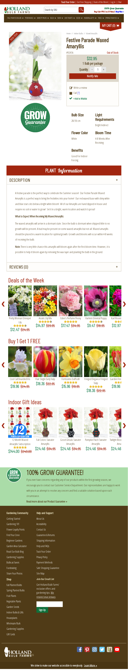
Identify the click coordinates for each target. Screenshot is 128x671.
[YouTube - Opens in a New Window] (117, 649)
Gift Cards (10, 634)
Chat (119, 2)
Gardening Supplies (15, 557)
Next (125, 304)
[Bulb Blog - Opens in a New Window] (109, 649)
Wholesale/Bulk (13, 623)
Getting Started (13, 518)
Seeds (78, 18)
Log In (113, 2)
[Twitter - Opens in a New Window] (102, 649)
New (59, 18)
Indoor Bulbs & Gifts (14, 612)
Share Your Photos (14, 573)
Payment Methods (44, 562)
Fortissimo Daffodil (71, 379)
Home (68, 33)
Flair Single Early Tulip (45, 379)
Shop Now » (120, 12)
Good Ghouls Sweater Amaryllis (70, 442)
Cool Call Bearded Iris (20, 379)
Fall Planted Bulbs (14, 18)
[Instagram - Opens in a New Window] (94, 649)
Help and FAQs (42, 546)
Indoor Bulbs (78, 33)
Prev (4, 304)
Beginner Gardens (14, 540)
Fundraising (11, 568)
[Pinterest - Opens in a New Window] (87, 649)
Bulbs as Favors (12, 562)
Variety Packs (42, 18)
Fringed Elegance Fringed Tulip (96, 381)
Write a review (80, 88)
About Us (40, 518)
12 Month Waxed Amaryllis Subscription (20, 442)
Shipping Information (45, 540)
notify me (92, 76)
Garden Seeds (12, 607)
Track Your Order (68, 2)
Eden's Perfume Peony (70, 318)
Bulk (52, 18)
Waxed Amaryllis (91, 33)
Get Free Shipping (84, 2)
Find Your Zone (13, 535)
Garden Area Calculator (16, 546)
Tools (100, 18)
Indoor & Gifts (89, 18)
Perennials (29, 18)
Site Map (40, 573)
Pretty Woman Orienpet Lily (20, 320)
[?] (78, 93)
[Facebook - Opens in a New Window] (79, 649)
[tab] (64, 180)
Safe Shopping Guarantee (47, 568)
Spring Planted (111, 18)
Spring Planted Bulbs (15, 590)
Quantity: (83, 69)
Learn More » (90, 665)
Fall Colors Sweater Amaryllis (45, 442)
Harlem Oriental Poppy (96, 318)
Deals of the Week (101, 2)
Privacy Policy (41, 557)
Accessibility (41, 524)
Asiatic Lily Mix (45, 318)
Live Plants (68, 18)
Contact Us (41, 529)
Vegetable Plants (13, 601)
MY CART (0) (109, 25)
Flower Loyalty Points (15, 529)
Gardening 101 (12, 524)
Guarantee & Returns (45, 535)
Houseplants (11, 618)
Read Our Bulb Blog (15, 551)
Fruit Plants (11, 596)
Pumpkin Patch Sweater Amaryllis (96, 442)
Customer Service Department (69, 485)
